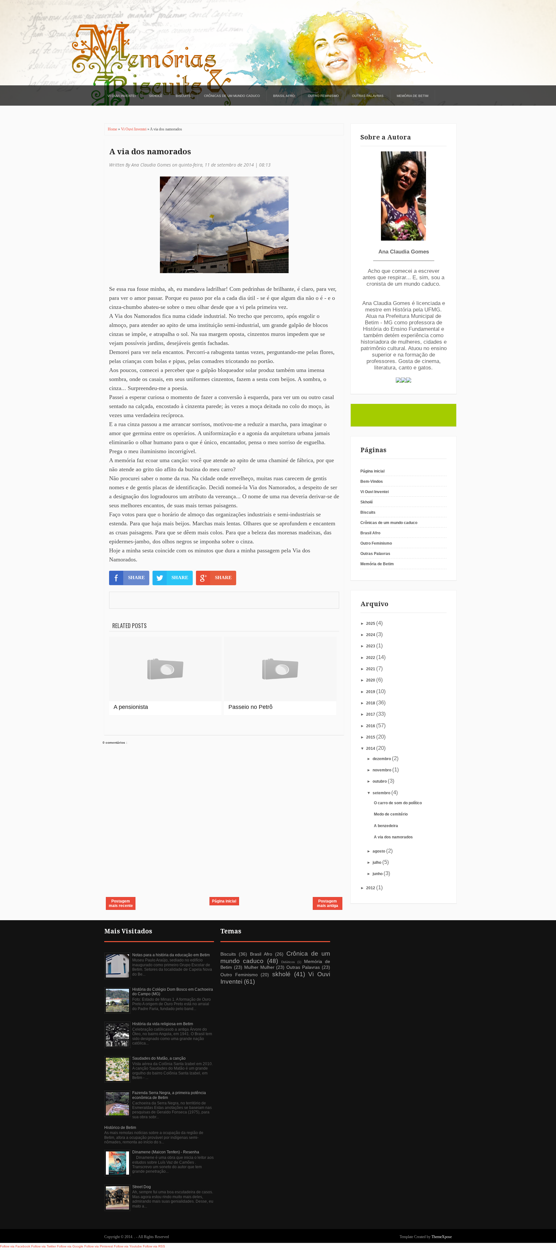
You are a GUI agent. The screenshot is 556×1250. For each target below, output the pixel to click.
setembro (382, 793)
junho (378, 874)
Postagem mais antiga (327, 903)
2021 (371, 669)
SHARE (136, 577)
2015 (371, 737)
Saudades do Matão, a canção (159, 1058)
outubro (380, 781)
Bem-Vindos (371, 481)
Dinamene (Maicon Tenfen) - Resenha (165, 1152)
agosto (379, 851)
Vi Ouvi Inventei (121, 96)
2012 (371, 888)
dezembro (382, 759)
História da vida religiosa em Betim (162, 1024)
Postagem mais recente (121, 903)
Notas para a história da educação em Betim (171, 955)
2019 (371, 692)
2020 (371, 680)
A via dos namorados (150, 151)
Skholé (155, 96)
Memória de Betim (412, 96)
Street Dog (141, 1187)
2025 (371, 623)
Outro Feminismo (323, 96)
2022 (371, 657)
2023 (371, 646)
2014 (371, 748)
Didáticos (288, 962)
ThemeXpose (441, 1237)
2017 (371, 714)
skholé (281, 974)
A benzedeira (386, 826)
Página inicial (224, 901)
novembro (382, 770)
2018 (371, 703)
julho (377, 862)
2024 (371, 635)
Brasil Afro (284, 96)
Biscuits (183, 96)
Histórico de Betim (120, 1127)
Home (113, 129)
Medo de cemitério (391, 814)
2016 (371, 726)
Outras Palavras (368, 96)
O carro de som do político (398, 803)
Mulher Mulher (259, 967)
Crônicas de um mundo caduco (232, 96)
